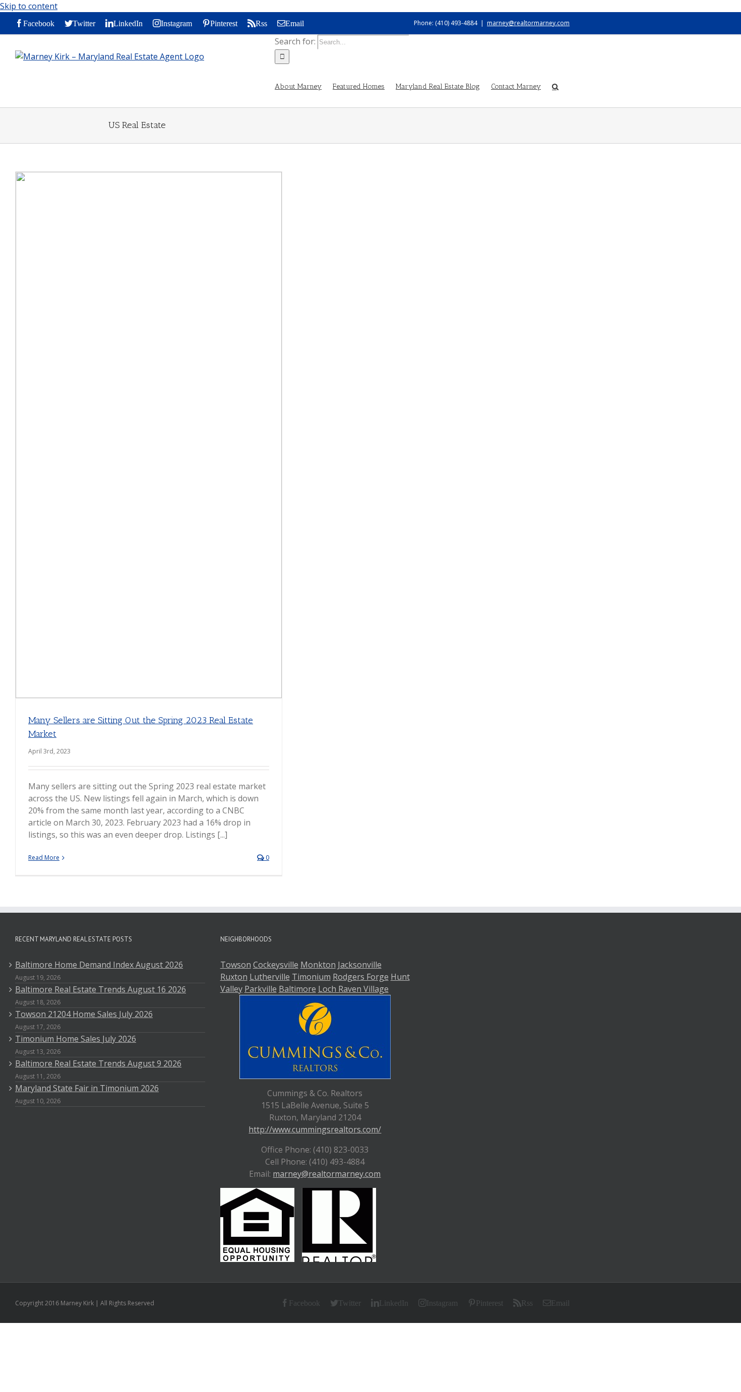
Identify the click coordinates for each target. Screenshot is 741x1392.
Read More (43, 857)
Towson (235, 964)
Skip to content (28, 6)
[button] (555, 85)
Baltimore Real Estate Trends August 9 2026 (98, 1063)
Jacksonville (360, 964)
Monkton (318, 964)
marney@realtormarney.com (528, 23)
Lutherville (270, 976)
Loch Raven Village (353, 988)
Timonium (311, 976)
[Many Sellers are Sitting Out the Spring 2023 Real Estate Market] (149, 435)
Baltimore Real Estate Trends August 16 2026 (100, 989)
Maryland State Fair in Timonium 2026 (87, 1088)
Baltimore (297, 988)
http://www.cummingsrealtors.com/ (315, 1129)
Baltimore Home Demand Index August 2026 (99, 964)
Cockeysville (275, 964)
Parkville (260, 988)
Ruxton (234, 976)
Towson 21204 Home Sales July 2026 (84, 1014)
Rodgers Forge (361, 976)
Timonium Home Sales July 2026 (75, 1038)
